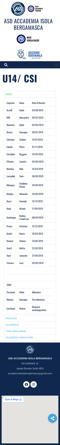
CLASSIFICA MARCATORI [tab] (19, 337)
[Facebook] (26, 384)
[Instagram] (33, 384)
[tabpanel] (30, 206)
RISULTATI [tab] (11, 318)
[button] (56, 64)
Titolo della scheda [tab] (16, 331)
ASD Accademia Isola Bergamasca (28, 24)
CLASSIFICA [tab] (12, 324)
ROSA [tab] (9, 94)
